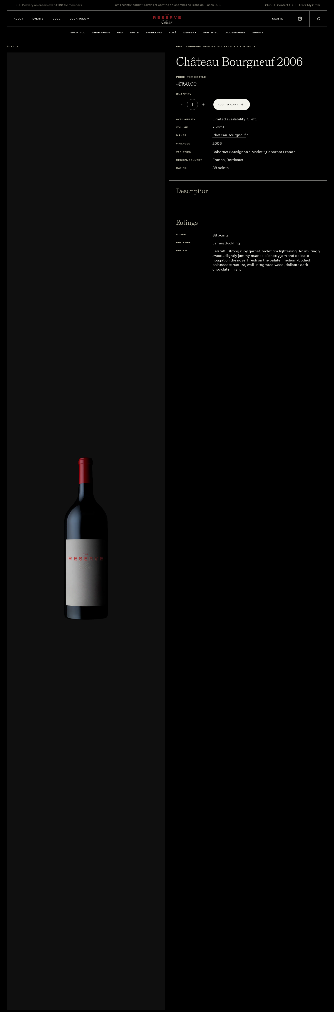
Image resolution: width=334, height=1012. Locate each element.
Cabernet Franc (279, 152)
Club (268, 5)
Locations (78, 18)
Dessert (190, 32)
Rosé (173, 32)
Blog (57, 18)
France (230, 46)
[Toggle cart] (300, 18)
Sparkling (154, 32)
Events (38, 18)
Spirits (258, 32)
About (18, 18)
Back (15, 46)
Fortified (211, 32)
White (134, 32)
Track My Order (309, 5)
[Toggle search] (318, 19)
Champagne (101, 32)
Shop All (77, 32)
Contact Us (285, 5)
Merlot (257, 152)
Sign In (277, 18)
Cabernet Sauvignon (203, 46)
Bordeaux (247, 46)
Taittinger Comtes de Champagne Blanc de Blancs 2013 (183, 5)
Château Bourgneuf (229, 135)
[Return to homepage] (167, 19)
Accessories (235, 32)
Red (120, 32)
